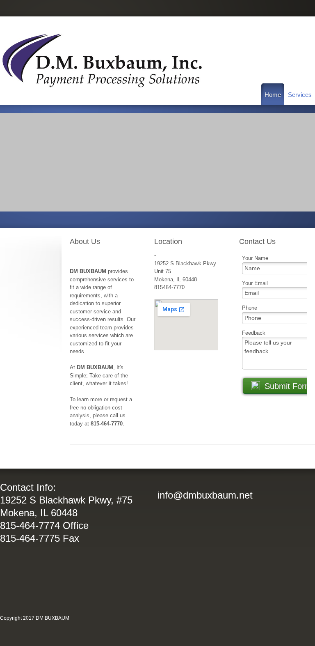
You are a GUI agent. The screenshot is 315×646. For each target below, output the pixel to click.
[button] (157, 162)
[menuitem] (272, 94)
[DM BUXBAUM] (102, 61)
